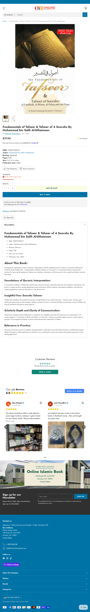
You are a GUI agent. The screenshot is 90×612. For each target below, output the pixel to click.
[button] (74, 391)
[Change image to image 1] (6, 119)
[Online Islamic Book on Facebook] (3, 558)
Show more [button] (10, 421)
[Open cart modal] (85, 8)
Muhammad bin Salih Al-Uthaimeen (21, 152)
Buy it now (45, 195)
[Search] (85, 14)
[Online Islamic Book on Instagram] (7, 558)
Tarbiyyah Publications (12, 133)
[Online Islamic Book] (45, 8)
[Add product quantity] (13, 188)
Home (5, 21)
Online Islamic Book (21, 601)
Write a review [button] (45, 372)
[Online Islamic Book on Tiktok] (10, 558)
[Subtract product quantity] (5, 188)
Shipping (6, 211)
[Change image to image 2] (13, 119)
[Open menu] (4, 8)
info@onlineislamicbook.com (16, 548)
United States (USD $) (12, 597)
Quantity (6, 183)
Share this (9, 217)
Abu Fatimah (17, 403)
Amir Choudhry (60, 403)
